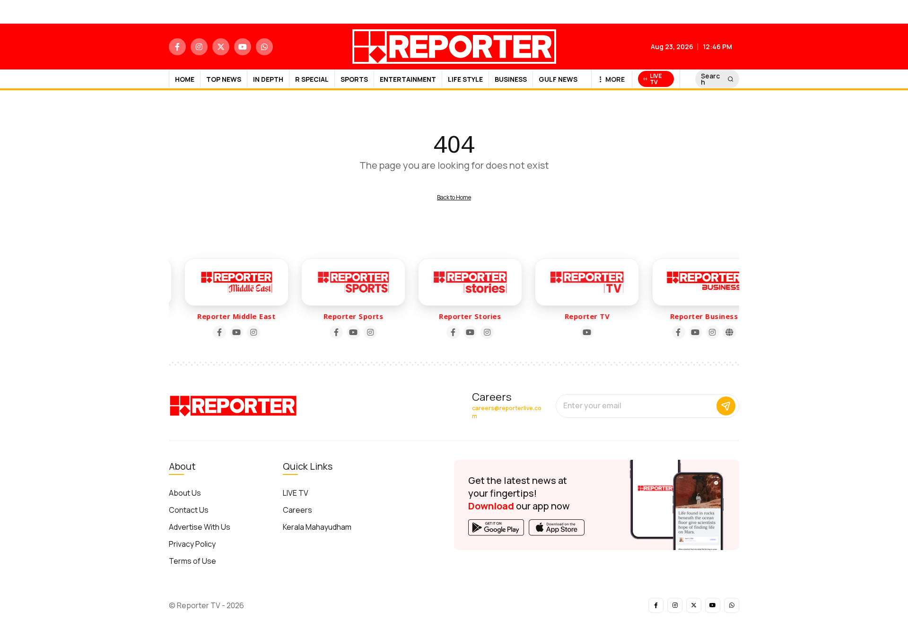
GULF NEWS (558, 79)
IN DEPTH (268, 79)
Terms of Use (192, 561)
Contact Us (189, 510)
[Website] (724, 332)
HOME (184, 79)
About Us (185, 493)
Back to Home (454, 197)
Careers (297, 510)
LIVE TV (295, 493)
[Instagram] (247, 332)
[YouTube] (230, 332)
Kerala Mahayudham (317, 527)
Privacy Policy (192, 544)
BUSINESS (511, 79)
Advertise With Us (199, 527)
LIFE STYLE (465, 79)
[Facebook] (213, 332)
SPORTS (354, 79)
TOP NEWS (223, 79)
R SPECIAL (312, 79)
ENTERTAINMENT (408, 79)
